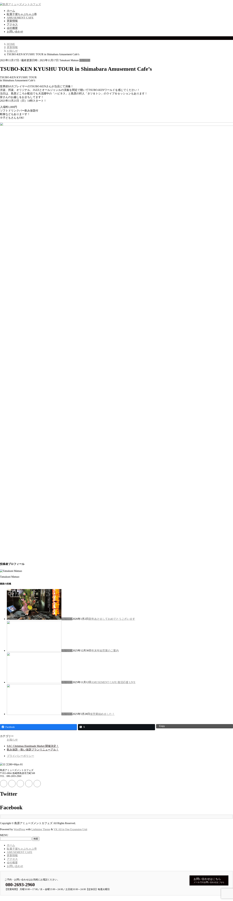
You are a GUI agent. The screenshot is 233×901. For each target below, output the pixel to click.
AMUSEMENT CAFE (19, 852)
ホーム (11, 845)
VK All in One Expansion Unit (70, 829)
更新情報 (12, 855)
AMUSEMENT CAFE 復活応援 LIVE (113, 682)
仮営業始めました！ (102, 713)
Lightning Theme (40, 829)
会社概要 (12, 862)
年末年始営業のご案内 (105, 650)
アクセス (12, 859)
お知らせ (84, 60)
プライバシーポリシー (20, 755)
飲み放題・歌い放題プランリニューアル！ (33, 749)
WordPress (19, 829)
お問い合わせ (15, 866)
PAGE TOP (225, 870)
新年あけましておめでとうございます (112, 618)
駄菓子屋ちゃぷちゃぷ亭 (22, 848)
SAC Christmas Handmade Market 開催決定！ (33, 746)
